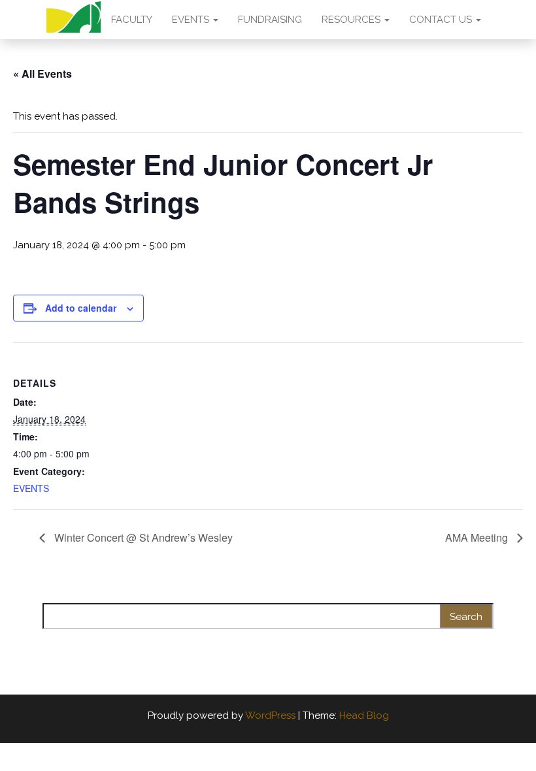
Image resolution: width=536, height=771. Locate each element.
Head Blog (364, 715)
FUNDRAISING (270, 19)
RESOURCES (352, 19)
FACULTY (131, 19)
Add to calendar (80, 307)
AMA (73, 19)
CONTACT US (442, 19)
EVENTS (192, 19)
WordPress (270, 715)
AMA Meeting (478, 537)
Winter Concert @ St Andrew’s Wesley (142, 537)
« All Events (42, 73)
